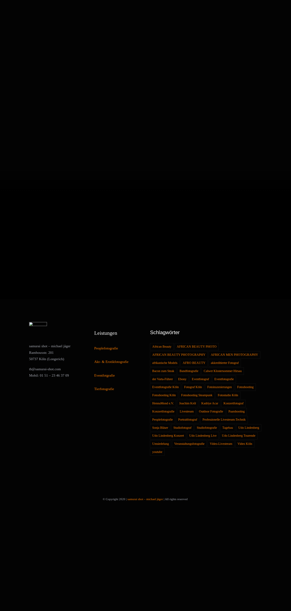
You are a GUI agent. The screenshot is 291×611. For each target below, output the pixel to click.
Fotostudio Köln (228, 395)
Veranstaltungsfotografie (189, 444)
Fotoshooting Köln (164, 395)
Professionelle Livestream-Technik (224, 419)
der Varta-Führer (162, 379)
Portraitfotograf (187, 419)
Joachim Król (187, 403)
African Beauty (161, 346)
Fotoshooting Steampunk (196, 395)
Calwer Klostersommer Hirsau (223, 371)
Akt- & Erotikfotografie (111, 362)
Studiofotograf (182, 428)
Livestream (187, 411)
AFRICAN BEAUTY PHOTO (197, 346)
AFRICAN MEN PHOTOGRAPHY (234, 355)
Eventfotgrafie (104, 375)
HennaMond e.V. (163, 403)
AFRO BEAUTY (194, 363)
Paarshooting (236, 411)
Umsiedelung (160, 444)
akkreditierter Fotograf (225, 363)
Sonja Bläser (160, 428)
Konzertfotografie (163, 411)
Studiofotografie (207, 428)
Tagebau (227, 428)
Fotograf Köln (193, 387)
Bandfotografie (189, 371)
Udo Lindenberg (248, 428)
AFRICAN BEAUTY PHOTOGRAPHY (178, 355)
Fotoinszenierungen (219, 387)
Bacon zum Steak (163, 371)
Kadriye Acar (209, 403)
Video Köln (245, 444)
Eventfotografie (224, 379)
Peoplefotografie (106, 348)
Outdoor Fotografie (211, 411)
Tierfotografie (104, 389)
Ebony (182, 379)
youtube (157, 452)
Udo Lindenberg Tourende (238, 435)
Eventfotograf (200, 379)
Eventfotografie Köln (165, 387)
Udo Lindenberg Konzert (168, 435)
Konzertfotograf (233, 403)
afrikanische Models (164, 363)
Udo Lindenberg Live (203, 435)
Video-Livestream (221, 444)
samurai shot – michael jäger (145, 499)
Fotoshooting (245, 387)
